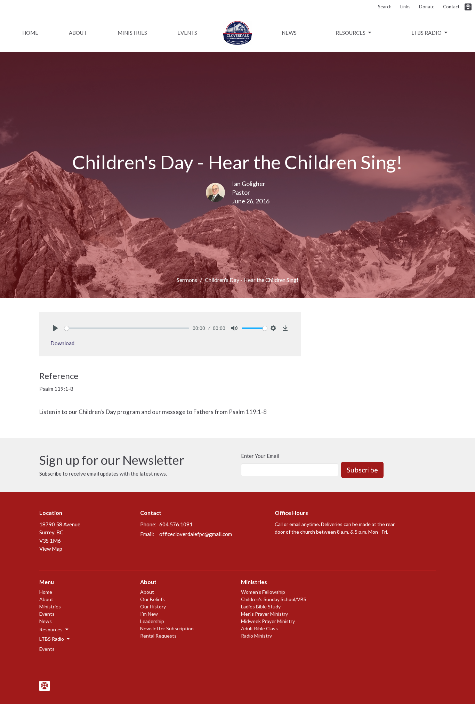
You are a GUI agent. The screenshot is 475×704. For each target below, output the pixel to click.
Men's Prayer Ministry (264, 614)
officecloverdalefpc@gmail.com (195, 534)
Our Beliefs (152, 599)
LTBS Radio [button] (51, 639)
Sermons (187, 279)
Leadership (152, 621)
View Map (50, 548)
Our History (153, 606)
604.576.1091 (176, 524)
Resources (350, 33)
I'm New (149, 614)
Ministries (132, 33)
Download (62, 343)
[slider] (126, 328)
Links (405, 6)
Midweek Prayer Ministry (268, 621)
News (289, 33)
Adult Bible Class (259, 628)
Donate (426, 6)
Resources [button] (51, 629)
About (78, 33)
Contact (451, 6)
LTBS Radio (426, 33)
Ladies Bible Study (261, 606)
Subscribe (362, 470)
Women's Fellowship (263, 592)
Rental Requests (158, 636)
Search (385, 6)
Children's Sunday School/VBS (273, 599)
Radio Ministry (256, 636)
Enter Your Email (260, 456)
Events (187, 33)
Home (30, 33)
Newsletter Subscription (167, 628)
